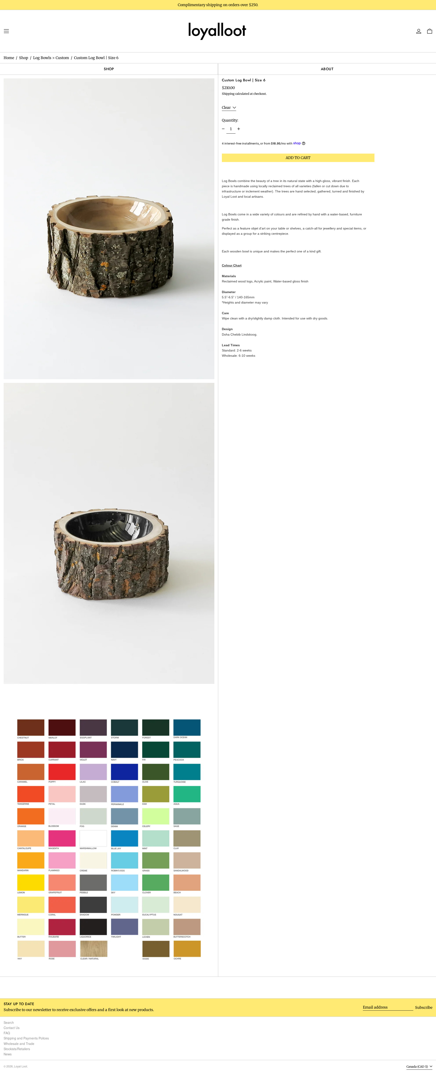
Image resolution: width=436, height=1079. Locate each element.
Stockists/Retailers (17, 1049)
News (8, 1054)
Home (9, 57)
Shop (23, 57)
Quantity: (230, 120)
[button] (109, 228)
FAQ (7, 1033)
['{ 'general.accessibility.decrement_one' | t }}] (223, 129)
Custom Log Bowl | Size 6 (96, 57)
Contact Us (12, 1027)
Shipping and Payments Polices (26, 1038)
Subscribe (423, 1007)
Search (9, 1022)
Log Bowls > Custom (51, 57)
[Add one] (238, 129)
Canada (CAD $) (417, 1066)
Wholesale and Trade (19, 1043)
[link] (218, 30)
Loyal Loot (20, 1066)
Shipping (228, 93)
